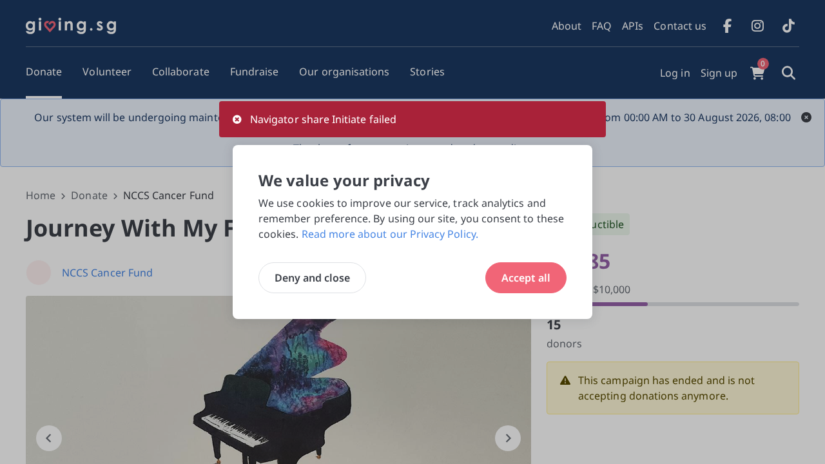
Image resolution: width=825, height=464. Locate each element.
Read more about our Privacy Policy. (390, 234)
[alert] (412, 119)
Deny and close (312, 278)
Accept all (525, 278)
